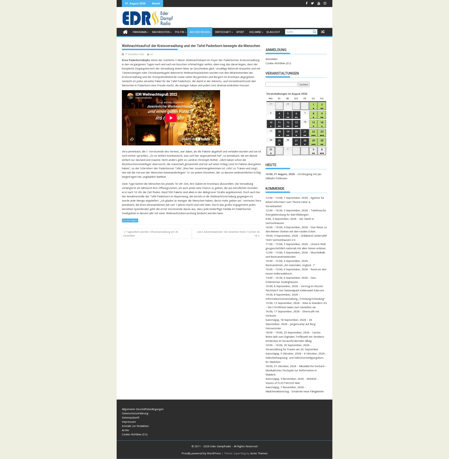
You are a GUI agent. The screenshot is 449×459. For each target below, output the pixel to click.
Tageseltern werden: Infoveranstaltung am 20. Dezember (151, 233)
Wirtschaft (223, 32)
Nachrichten (161, 32)
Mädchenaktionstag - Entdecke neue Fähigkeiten (295, 391)
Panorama (140, 32)
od (151, 54)
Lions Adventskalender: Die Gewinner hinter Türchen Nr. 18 (228, 233)
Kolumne (255, 32)
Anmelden (271, 59)
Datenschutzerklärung (135, 413)
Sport (240, 32)
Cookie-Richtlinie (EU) (278, 63)
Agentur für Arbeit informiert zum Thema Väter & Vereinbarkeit (295, 202)
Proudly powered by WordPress (201, 453)
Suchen (303, 85)
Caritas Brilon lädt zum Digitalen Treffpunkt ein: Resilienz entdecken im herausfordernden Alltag (295, 337)
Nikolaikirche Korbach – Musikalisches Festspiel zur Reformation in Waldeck (296, 370)
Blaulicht (273, 32)
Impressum (129, 421)
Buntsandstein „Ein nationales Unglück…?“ (290, 265)
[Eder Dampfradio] (125, 31)
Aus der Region (200, 32)
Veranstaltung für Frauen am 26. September (292, 349)
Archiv (125, 430)
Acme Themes (259, 453)
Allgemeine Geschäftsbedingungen (143, 409)
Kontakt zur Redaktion (135, 426)
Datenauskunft (130, 417)
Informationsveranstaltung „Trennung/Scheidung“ (295, 298)
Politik (179, 32)
